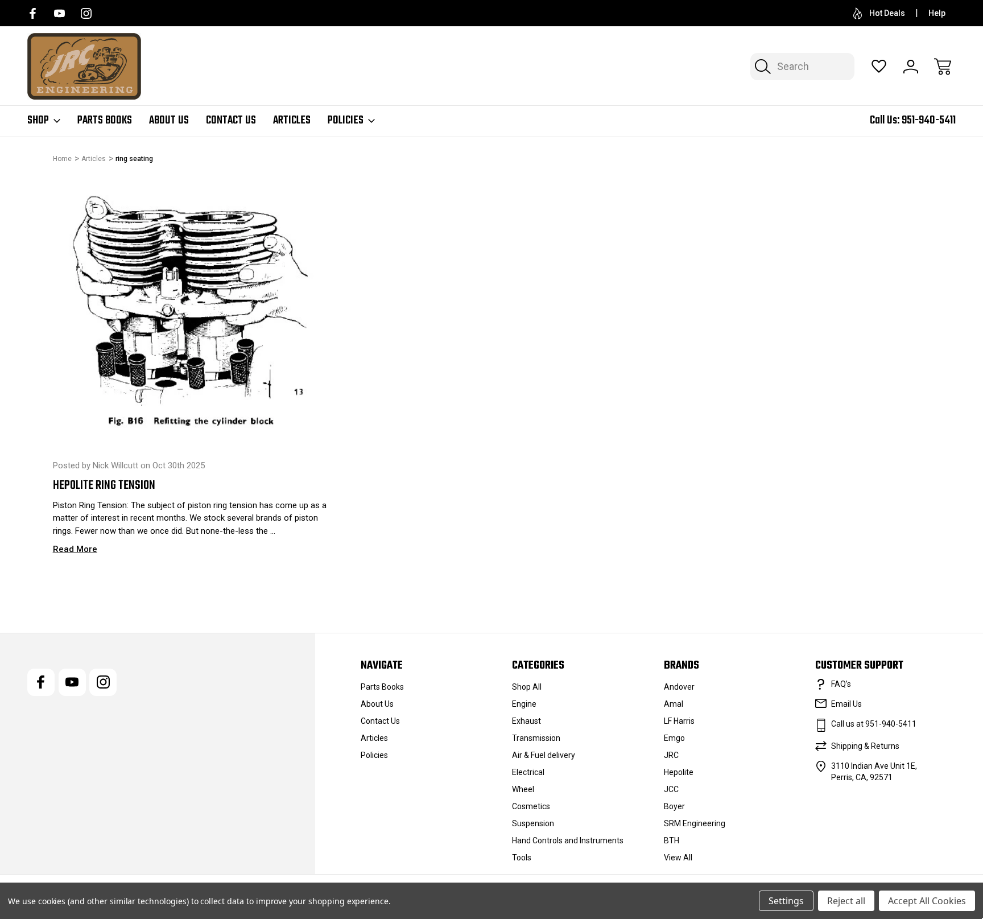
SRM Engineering (694, 823)
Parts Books (104, 120)
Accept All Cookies (927, 901)
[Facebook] (32, 13)
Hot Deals (887, 13)
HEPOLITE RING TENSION (104, 485)
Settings (786, 901)
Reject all (846, 901)
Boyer (674, 806)
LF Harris (679, 721)
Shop (38, 120)
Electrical (528, 772)
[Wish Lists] (879, 66)
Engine (524, 703)
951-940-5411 (929, 120)
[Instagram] (86, 13)
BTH (671, 840)
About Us (169, 120)
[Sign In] (911, 66)
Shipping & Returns (865, 746)
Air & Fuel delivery (543, 755)
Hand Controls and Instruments (567, 840)
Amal (673, 703)
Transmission (536, 738)
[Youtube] (59, 13)
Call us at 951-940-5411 (873, 723)
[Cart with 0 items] (943, 66)
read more (75, 549)
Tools (521, 857)
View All (678, 857)
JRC (671, 755)
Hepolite (678, 772)
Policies (346, 120)
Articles (292, 120)
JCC (671, 789)
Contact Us (231, 120)
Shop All (527, 686)
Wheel (523, 789)
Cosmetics (531, 806)
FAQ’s (841, 684)
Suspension (533, 823)
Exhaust (526, 721)
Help (936, 13)
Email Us (846, 703)
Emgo (674, 738)
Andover (679, 686)
